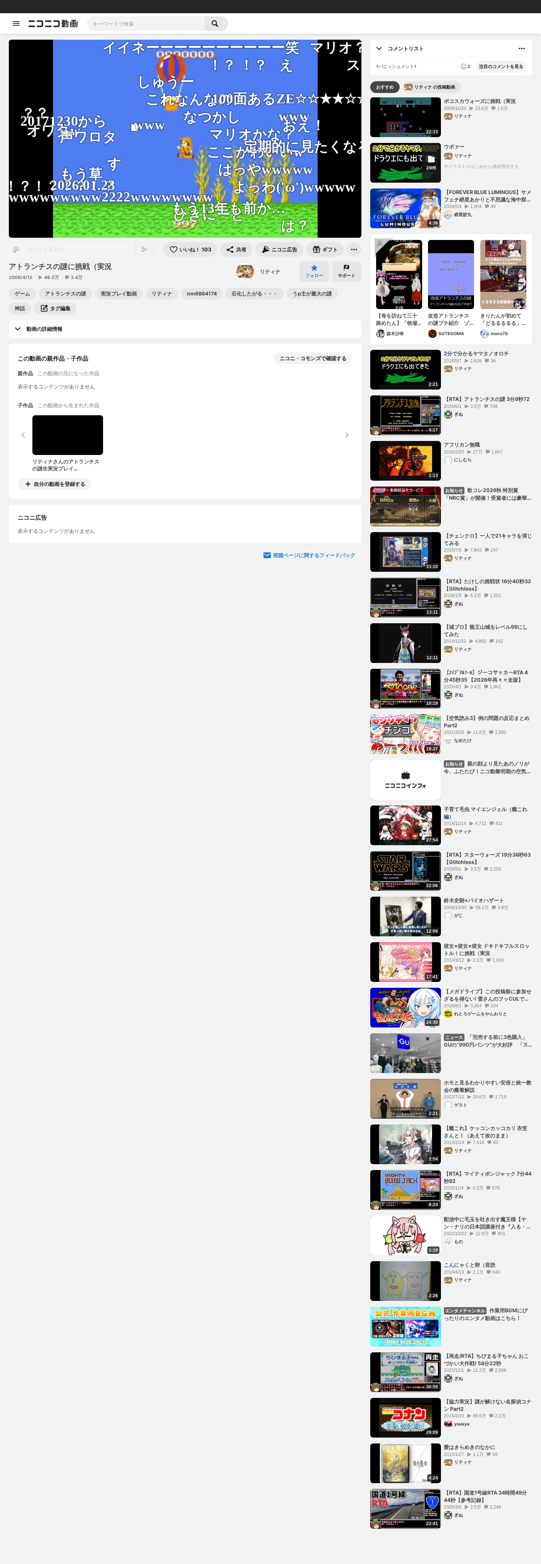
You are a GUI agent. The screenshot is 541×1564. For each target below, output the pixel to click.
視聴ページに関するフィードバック (314, 555)
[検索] (216, 23)
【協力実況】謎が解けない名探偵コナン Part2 (487, 1405)
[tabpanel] (451, 813)
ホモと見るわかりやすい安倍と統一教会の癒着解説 (487, 1086)
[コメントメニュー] (522, 48)
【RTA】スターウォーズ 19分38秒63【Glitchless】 (487, 858)
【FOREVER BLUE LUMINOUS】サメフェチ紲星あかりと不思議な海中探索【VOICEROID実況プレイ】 (487, 196)
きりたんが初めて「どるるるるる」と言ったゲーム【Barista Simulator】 (500, 319)
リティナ (270, 271)
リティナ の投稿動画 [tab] (434, 87)
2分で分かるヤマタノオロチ (476, 353)
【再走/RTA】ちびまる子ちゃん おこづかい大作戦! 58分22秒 (486, 1359)
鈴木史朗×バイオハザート (474, 900)
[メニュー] (354, 249)
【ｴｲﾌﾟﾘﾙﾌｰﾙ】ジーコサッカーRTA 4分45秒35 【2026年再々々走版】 (486, 676)
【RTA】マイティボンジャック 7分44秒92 (487, 1177)
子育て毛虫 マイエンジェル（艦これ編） (485, 812)
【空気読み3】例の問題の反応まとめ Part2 (487, 721)
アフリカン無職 (462, 444)
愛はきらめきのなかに (469, 1447)
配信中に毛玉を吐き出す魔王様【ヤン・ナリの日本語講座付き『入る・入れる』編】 (487, 1223)
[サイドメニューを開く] (16, 23)
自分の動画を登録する (59, 484)
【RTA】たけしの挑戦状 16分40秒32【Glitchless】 (487, 585)
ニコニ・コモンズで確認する (313, 358)
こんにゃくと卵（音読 (469, 1265)
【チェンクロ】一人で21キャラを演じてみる (488, 539)
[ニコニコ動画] (53, 23)
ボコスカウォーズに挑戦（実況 (480, 101)
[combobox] (146, 23)
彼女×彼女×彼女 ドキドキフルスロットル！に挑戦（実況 (487, 949)
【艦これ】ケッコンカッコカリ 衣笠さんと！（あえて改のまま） (485, 1131)
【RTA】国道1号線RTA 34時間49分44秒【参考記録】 (485, 1496)
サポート (347, 275)
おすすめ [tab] (385, 87)
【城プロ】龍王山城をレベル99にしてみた (486, 630)
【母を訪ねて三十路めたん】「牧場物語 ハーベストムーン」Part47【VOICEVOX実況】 (397, 319)
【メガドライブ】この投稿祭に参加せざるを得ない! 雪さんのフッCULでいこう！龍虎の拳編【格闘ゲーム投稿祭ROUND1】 (487, 995)
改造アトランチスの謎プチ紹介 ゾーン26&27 (448, 319)
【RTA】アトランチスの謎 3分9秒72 (487, 399)
